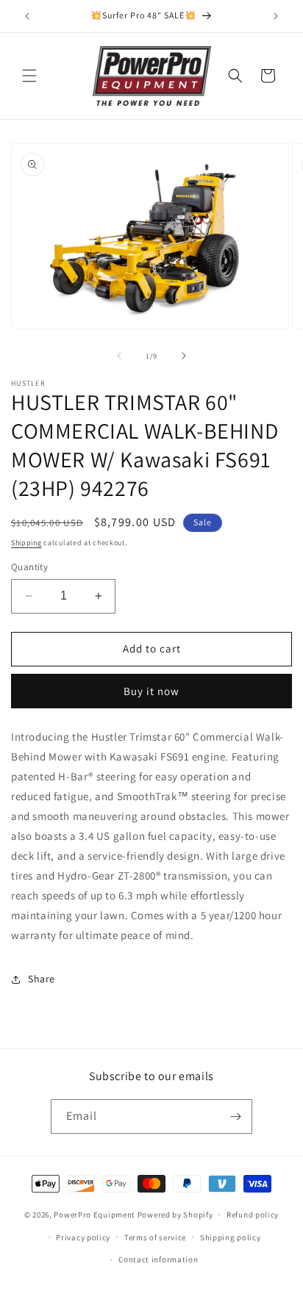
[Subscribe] (235, 1116)
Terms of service (155, 1237)
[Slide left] (119, 355)
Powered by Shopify (175, 1214)
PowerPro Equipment (94, 1214)
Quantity (29, 567)
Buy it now (151, 691)
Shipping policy (230, 1237)
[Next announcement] (276, 16)
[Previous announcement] (27, 16)
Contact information (158, 1259)
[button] (29, 76)
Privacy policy (83, 1237)
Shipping (26, 542)
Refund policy (253, 1214)
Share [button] (41, 978)
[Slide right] (184, 355)
